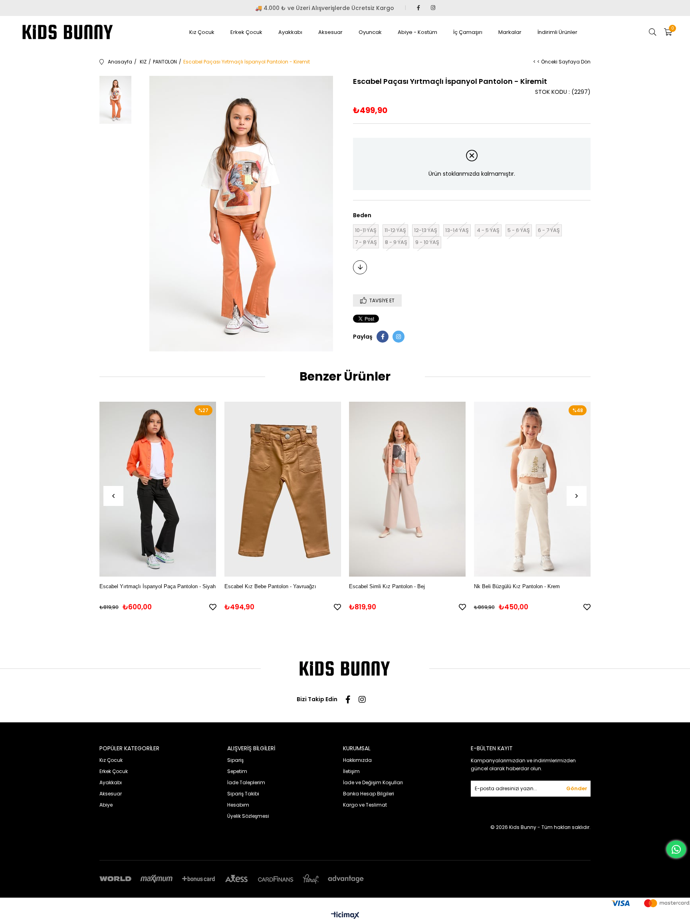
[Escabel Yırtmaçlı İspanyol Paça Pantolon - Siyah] (157, 489)
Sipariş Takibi (243, 793)
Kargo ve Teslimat (365, 804)
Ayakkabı (290, 32)
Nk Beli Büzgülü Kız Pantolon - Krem (517, 586)
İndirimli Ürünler (557, 32)
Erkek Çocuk (246, 32)
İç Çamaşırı (467, 32)
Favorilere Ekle (212, 607)
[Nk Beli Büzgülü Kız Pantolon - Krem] (532, 489)
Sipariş (235, 760)
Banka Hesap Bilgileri (368, 793)
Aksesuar (330, 32)
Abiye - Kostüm (417, 32)
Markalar (509, 32)
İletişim (351, 771)
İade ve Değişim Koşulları (373, 782)
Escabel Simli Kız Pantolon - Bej (387, 586)
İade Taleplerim (246, 782)
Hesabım (238, 804)
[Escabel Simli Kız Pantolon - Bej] (407, 489)
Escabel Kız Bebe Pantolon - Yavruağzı (270, 586)
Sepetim (237, 771)
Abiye (106, 804)
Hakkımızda (357, 760)
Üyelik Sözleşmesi (248, 816)
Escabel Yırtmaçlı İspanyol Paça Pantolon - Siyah (157, 586)
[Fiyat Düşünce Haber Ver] (360, 267)
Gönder (576, 788)
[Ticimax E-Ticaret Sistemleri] (345, 916)
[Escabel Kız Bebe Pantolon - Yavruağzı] (282, 489)
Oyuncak (370, 32)
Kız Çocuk (201, 32)
